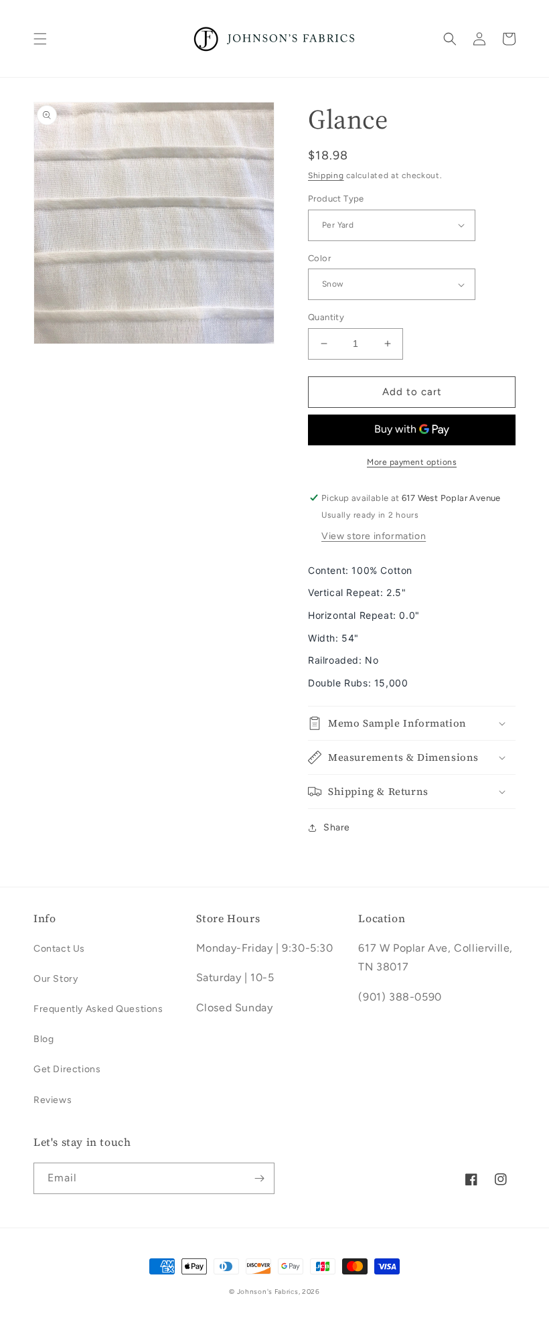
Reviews (52, 1100)
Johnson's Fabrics (268, 1291)
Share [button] (336, 827)
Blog (43, 1039)
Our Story (55, 978)
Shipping (326, 175)
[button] (40, 39)
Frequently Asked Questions (98, 1009)
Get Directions (66, 1069)
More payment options (412, 462)
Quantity (326, 317)
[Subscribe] (259, 1178)
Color (319, 258)
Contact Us (59, 948)
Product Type (336, 199)
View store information (373, 536)
